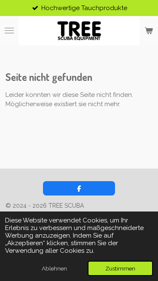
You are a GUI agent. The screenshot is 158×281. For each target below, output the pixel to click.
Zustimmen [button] (120, 268)
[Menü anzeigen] (9, 30)
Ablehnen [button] (54, 268)
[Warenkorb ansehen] (148, 30)
